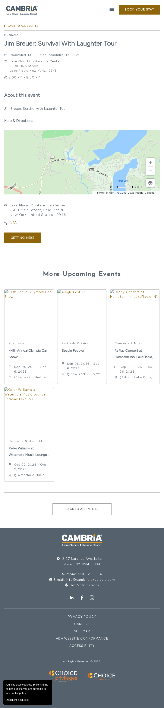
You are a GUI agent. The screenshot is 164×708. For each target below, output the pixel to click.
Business (11, 35)
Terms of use (105, 192)
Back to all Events (23, 25)
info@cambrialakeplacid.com (90, 580)
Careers (82, 624)
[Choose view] (150, 183)
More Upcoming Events (82, 274)
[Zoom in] (150, 162)
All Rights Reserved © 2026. (82, 661)
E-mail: (84, 580)
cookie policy (18, 693)
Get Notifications (83, 585)
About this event (22, 95)
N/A (13, 223)
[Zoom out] (150, 171)
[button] (139, 10)
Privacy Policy (82, 617)
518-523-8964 (90, 574)
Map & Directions (18, 120)
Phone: (84, 574)
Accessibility (82, 646)
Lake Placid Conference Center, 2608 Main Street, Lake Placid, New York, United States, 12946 (38, 210)
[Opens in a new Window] (72, 598)
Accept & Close (17, 700)
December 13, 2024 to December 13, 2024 (45, 55)
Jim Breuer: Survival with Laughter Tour (60, 43)
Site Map (82, 631)
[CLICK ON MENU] (112, 9)
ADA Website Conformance (82, 638)
